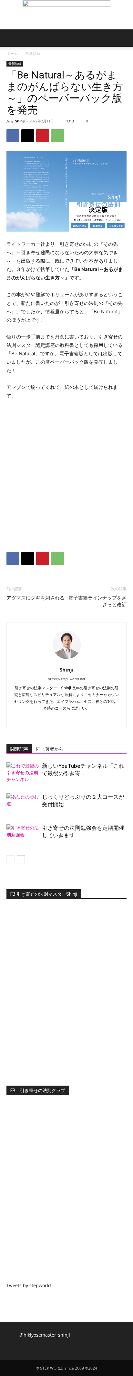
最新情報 (33, 53)
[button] (11, 38)
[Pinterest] (42, 135)
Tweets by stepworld (28, 1285)
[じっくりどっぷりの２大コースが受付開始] (22, 804)
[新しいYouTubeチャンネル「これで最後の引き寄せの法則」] (22, 773)
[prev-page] (10, 859)
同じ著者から (49, 749)
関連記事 (19, 749)
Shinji (20, 121)
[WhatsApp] (57, 135)
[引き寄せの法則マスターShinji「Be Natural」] (66, 14)
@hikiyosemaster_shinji (44, 1335)
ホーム (12, 53)
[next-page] (21, 859)
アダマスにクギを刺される (35, 598)
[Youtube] (80, 719)
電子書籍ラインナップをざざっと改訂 (97, 601)
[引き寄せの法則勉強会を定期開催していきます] (22, 835)
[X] (27, 135)
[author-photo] (66, 660)
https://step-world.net (66, 679)
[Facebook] (12, 135)
